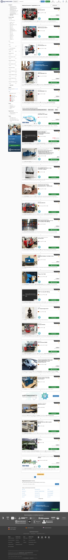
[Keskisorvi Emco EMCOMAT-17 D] (29, 95)
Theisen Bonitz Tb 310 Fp (41, 533)
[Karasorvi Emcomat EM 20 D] (29, 207)
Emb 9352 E (24, 495)
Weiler (56, 109)
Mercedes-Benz (13, 24)
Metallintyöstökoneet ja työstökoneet (13, 9)
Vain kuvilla (13, 117)
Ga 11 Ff (49, 496)
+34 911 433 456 (13, 529)
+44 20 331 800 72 (13, 527)
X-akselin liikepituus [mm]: (13, 71)
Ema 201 (23, 493)
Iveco (11, 27)
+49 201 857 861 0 (30, 527)
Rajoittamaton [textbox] (12, 93)
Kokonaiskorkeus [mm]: (12, 63)
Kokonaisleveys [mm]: (12, 60)
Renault (12, 35)
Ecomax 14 (24, 491)
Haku (43, 1)
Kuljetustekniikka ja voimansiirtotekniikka (14, 14)
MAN (11, 25)
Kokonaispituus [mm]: (12, 56)
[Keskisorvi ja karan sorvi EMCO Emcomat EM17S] (29, 32)
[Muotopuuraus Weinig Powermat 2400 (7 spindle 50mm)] (29, 426)
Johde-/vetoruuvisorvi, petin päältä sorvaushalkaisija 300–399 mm (34, 109)
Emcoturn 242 (37, 496)
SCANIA (12, 39)
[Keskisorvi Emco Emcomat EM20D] (29, 346)
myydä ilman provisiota (14, 145)
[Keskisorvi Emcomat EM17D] (29, 14)
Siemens (12, 22)
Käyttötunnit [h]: (11, 53)
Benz (11, 23)
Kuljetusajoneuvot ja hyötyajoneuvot (13, 7)
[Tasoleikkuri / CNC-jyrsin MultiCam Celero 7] (29, 408)
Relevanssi (55, 5)
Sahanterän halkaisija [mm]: (13, 81)
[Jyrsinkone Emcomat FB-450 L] (29, 329)
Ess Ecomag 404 (50, 493)
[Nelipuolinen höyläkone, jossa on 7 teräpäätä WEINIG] (29, 462)
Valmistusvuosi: (11, 49)
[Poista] (40, 1)
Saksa (13, 95)
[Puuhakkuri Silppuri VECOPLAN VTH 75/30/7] (29, 118)
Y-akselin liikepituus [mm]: (13, 74)
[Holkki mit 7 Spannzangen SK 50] (29, 313)
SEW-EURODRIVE (13, 30)
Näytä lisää (41, 498)
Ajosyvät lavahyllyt (26, 533)
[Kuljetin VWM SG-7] (29, 444)
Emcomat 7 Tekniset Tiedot (39, 491)
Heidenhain (12, 29)
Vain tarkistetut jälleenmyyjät (14, 121)
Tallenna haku (40, 474)
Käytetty (12, 107)
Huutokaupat (12, 113)
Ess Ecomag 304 (50, 491)
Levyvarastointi (33, 533)
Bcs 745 (23, 489)
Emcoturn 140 (37, 495)
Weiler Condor (50, 109)
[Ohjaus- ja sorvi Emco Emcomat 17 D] (29, 49)
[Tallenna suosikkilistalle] (58, 10)
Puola (13, 97)
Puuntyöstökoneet (13, 11)
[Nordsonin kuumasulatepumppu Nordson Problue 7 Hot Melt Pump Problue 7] (29, 382)
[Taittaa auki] (40, 24)
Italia (12, 98)
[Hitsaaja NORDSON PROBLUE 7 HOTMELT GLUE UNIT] (29, 260)
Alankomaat (14, 96)
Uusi (11, 104)
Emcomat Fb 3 (37, 493)
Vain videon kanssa (14, 118)
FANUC (11, 28)
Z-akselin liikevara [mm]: (12, 78)
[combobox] (14, 93)
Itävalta (13, 100)
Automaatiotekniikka (14, 10)
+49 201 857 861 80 (48, 527)
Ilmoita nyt (55, 68)
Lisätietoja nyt (55, 396)
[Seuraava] (36, 14)
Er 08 (48, 489)
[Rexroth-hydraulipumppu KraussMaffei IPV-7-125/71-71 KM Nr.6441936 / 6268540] (29, 172)
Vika (11, 108)
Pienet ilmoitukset (14, 112)
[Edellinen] (22, 14)
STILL (11, 33)
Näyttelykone (12, 106)
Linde (11, 34)
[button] (66, 1)
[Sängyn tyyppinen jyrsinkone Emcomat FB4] (29, 242)
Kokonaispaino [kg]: (12, 67)
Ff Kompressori (50, 495)
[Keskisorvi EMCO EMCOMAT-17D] (29, 77)
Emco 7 (23, 496)
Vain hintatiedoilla (12, 48)
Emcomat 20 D (37, 489)
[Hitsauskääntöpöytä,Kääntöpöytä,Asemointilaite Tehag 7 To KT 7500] (29, 277)
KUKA (11, 36)
